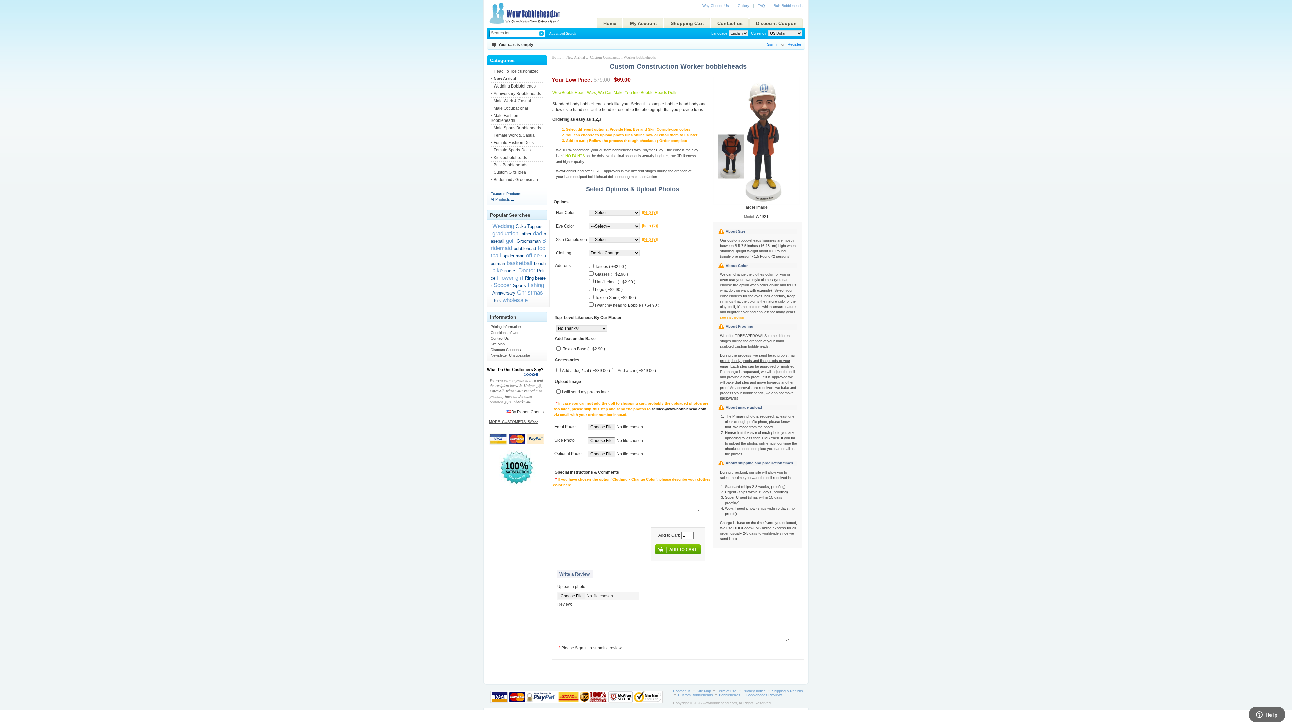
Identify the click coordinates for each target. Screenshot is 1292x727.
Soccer (502, 285)
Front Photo (565, 427)
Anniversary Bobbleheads (517, 93)
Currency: (758, 33)
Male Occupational (511, 108)
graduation (505, 233)
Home (609, 23)
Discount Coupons (506, 350)
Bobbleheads (729, 695)
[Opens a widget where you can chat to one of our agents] (1266, 715)
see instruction (732, 317)
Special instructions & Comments (587, 472)
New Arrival (575, 57)
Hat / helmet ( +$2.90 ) (615, 282)
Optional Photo (568, 454)
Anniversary (503, 293)
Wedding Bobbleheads (515, 86)
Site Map (498, 344)
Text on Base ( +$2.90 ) (584, 349)
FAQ (761, 6)
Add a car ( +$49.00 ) (637, 371)
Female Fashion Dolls (514, 142)
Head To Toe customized (516, 71)
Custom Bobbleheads (695, 695)
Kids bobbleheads (510, 157)
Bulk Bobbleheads (788, 6)
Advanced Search (562, 33)
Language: (719, 33)
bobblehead (525, 248)
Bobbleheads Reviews (764, 695)
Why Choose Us (715, 6)
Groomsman (529, 241)
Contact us (730, 23)
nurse (509, 270)
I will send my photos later (585, 392)
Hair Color (565, 212)
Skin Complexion (571, 239)
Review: (564, 604)
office (533, 255)
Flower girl (510, 278)
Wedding (503, 226)
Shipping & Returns (787, 691)
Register (794, 44)
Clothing (563, 253)
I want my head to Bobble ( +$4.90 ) (627, 305)
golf (510, 241)
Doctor (526, 270)
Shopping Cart (687, 23)
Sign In (772, 44)
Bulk (496, 300)
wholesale (515, 300)
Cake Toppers (529, 226)
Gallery (743, 6)
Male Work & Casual (512, 101)
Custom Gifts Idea (510, 172)
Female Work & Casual (515, 135)
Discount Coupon (776, 23)
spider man (513, 255)
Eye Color (565, 226)
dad (537, 233)
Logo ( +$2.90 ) (609, 289)
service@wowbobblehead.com (679, 409)
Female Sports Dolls (512, 150)
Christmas (530, 292)
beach (540, 263)
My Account (643, 23)
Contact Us (500, 338)
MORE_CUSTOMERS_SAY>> (513, 422)
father (525, 233)
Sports (519, 285)
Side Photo (564, 440)
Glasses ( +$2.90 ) (611, 274)
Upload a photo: (571, 586)
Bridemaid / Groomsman (516, 179)
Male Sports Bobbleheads (517, 128)
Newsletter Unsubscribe (510, 355)
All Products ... (502, 199)
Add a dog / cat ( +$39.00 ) (586, 371)
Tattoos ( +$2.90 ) (610, 266)
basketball (519, 263)
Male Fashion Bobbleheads (504, 118)
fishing (536, 285)
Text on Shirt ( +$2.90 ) (615, 297)
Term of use (727, 691)
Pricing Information (506, 327)
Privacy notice (754, 691)
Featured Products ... (508, 194)
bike (497, 270)
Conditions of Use (505, 333)
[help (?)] (650, 212)
